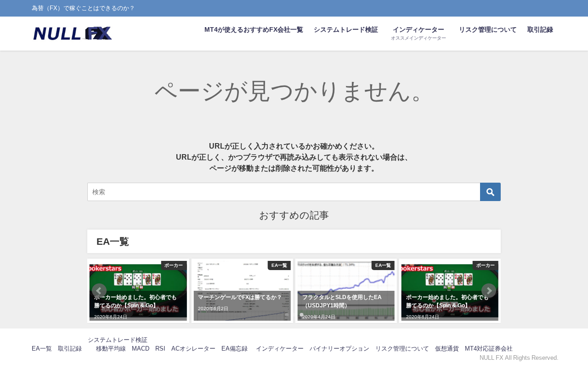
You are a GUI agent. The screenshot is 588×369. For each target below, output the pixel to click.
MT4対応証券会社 (489, 349)
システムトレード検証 (346, 29)
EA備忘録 (234, 349)
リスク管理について (488, 29)
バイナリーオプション (339, 349)
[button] (99, 290)
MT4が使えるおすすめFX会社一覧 (253, 29)
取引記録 (540, 29)
